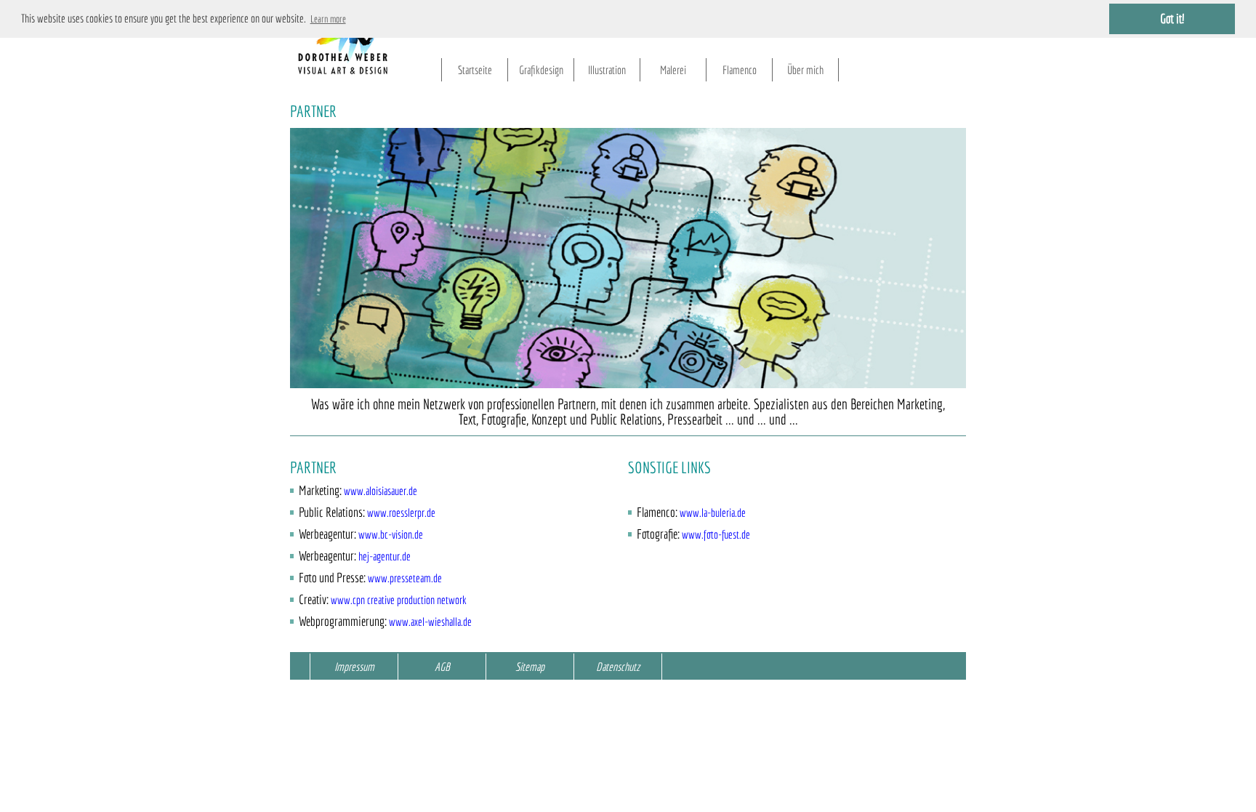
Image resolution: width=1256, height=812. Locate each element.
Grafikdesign (541, 69)
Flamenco (739, 69)
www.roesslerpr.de (401, 512)
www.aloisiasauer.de (380, 490)
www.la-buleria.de (713, 512)
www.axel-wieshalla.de (430, 621)
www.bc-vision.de (390, 534)
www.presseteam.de (405, 577)
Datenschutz (618, 666)
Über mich (805, 69)
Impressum (354, 666)
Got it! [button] (1172, 18)
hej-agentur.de (384, 556)
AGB (442, 666)
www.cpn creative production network (399, 599)
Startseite (475, 69)
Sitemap (529, 666)
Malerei (673, 69)
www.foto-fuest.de (716, 534)
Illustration (607, 69)
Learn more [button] (328, 19)
